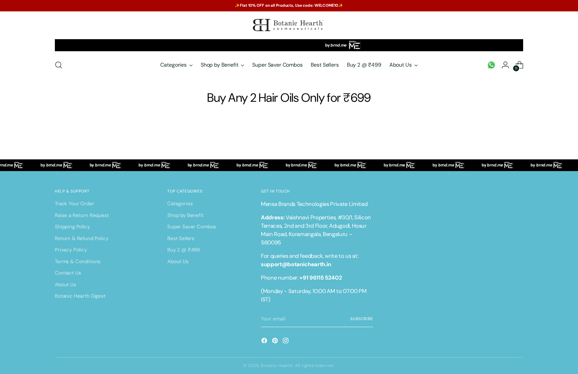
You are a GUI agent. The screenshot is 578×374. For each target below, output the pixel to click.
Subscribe (361, 318)
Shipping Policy (72, 226)
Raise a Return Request (82, 215)
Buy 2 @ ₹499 (183, 249)
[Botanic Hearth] (289, 25)
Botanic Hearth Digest (80, 296)
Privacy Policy (71, 249)
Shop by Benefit (185, 215)
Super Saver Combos (191, 226)
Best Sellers (180, 238)
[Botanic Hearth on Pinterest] (276, 341)
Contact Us (68, 273)
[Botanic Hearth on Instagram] (286, 341)
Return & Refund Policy (81, 238)
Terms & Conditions (78, 261)
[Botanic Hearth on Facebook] (265, 341)
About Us (65, 284)
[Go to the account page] (491, 65)
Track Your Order (74, 203)
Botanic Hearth (277, 365)
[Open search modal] (58, 65)
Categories (180, 203)
